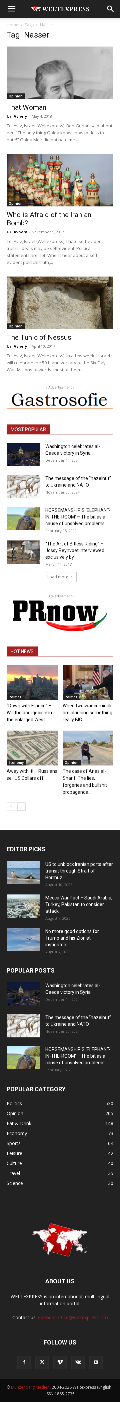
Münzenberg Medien (30, 1387)
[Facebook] (24, 1362)
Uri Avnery (17, 116)
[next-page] (21, 806)
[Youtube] (96, 1362)
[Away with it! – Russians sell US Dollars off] (32, 748)
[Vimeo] (60, 1362)
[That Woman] (60, 73)
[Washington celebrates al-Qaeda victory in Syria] (23, 454)
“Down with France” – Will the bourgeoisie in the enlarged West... (29, 712)
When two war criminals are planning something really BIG (88, 712)
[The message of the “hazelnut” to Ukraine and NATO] (23, 486)
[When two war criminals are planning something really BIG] (88, 682)
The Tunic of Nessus (39, 337)
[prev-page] (11, 806)
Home (12, 25)
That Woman (26, 107)
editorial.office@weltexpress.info (73, 1317)
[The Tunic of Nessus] (60, 303)
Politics (15, 697)
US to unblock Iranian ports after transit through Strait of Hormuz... (79, 871)
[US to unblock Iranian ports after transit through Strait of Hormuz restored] (23, 872)
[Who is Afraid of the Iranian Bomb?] (60, 180)
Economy (16, 762)
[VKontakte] (78, 1362)
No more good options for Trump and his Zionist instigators (72, 938)
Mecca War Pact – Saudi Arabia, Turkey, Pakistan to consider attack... (78, 904)
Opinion (16, 96)
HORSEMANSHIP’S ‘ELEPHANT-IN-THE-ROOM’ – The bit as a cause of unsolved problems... (78, 517)
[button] (11, 9)
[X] (42, 1362)
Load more (57, 577)
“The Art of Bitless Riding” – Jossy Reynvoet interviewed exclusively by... (74, 550)
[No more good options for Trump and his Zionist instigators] (23, 939)
